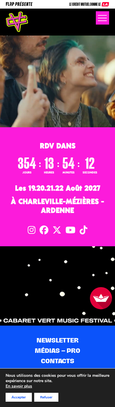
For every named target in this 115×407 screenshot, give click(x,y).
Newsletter (58, 340)
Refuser (46, 397)
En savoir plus (19, 386)
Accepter (19, 397)
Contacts (57, 361)
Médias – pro (57, 350)
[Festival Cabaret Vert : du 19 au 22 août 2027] (17, 22)
